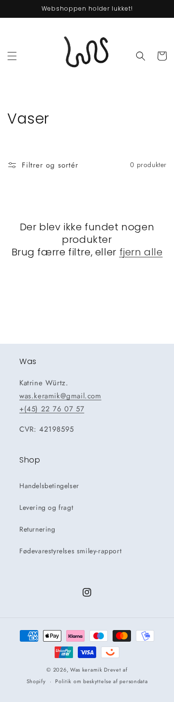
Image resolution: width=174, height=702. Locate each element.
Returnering (37, 529)
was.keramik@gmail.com (60, 396)
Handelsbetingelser (49, 486)
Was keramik (86, 670)
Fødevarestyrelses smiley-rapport (70, 551)
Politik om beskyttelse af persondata (101, 681)
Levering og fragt (46, 507)
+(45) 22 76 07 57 (51, 409)
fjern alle (141, 252)
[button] (12, 56)
